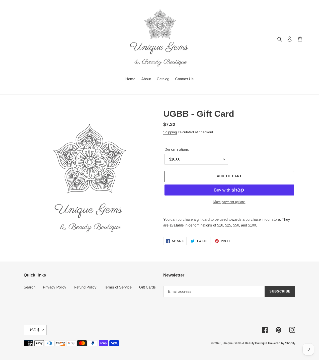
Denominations (176, 149)
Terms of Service (118, 287)
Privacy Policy (54, 287)
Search (29, 287)
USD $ (33, 330)
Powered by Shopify (281, 343)
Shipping (170, 132)
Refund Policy (85, 287)
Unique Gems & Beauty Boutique (245, 343)
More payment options (229, 202)
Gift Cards (147, 287)
